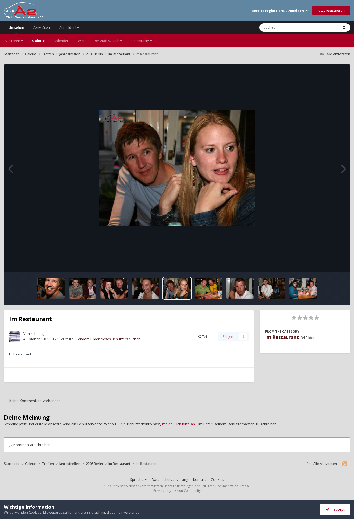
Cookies (217, 479)
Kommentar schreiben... (32, 444)
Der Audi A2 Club (107, 40)
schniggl (37, 333)
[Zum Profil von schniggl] (14, 336)
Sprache (137, 479)
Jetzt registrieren (331, 10)
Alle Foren (13, 40)
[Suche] (344, 27)
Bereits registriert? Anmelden (279, 10)
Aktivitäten (41, 27)
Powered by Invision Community (177, 490)
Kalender (61, 40)
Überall (326, 27)
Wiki (81, 40)
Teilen (206, 336)
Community (140, 40)
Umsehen (16, 27)
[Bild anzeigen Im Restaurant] (51, 288)
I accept (337, 509)
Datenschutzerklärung (169, 479)
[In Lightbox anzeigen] (177, 168)
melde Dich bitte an (178, 424)
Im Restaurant (282, 337)
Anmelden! (68, 27)
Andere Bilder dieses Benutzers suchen (109, 338)
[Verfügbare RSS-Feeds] (344, 463)
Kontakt (199, 479)
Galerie (38, 40)
